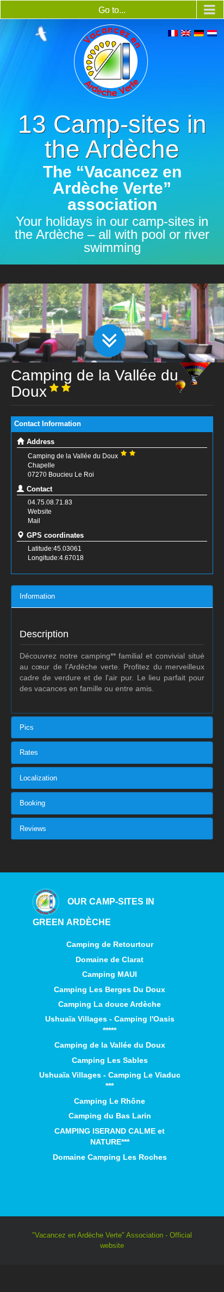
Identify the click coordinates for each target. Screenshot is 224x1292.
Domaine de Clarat (110, 959)
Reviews (33, 829)
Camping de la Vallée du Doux (109, 1045)
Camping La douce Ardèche (109, 1004)
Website (40, 511)
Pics (27, 727)
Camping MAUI (109, 974)
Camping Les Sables (110, 1060)
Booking (32, 803)
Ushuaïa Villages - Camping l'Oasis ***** (110, 1024)
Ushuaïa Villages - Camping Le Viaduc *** (110, 1080)
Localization (38, 778)
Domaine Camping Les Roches (110, 1157)
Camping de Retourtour (109, 944)
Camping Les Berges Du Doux (109, 989)
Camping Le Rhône (109, 1101)
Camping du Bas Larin (110, 1115)
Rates (29, 752)
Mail (34, 521)
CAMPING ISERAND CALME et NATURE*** (109, 1136)
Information (37, 596)
